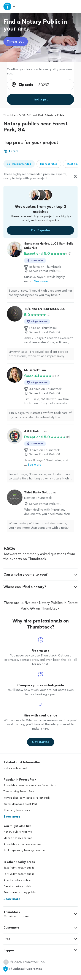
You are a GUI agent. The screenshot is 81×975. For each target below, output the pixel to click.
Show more (11, 816)
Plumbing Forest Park (16, 810)
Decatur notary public (17, 886)
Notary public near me (17, 831)
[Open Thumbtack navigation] (9, 6)
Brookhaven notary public (19, 892)
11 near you (15, 41)
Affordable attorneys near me (22, 844)
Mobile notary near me (17, 837)
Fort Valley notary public (18, 873)
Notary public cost (15, 768)
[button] (40, 574)
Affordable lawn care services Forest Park (29, 785)
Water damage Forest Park (20, 804)
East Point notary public (18, 867)
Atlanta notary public (17, 880)
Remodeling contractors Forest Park (26, 797)
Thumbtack (10, 115)
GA (23, 115)
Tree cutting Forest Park (18, 791)
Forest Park (36, 115)
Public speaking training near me (24, 850)
